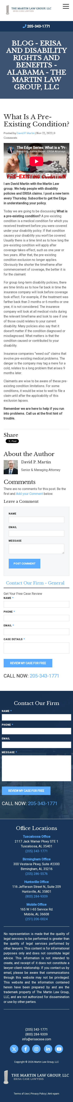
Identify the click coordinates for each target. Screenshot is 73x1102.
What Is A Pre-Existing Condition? (36, 120)
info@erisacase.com (36, 1039)
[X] (14, 1049)
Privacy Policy (38, 1093)
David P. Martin (25, 133)
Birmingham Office (36, 859)
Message (15, 540)
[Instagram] (36, 1049)
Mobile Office (36, 904)
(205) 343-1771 (36, 851)
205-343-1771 (38, 26)
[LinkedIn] (48, 1049)
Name (12, 513)
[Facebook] (25, 1049)
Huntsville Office (36, 882)
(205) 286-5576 (36, 874)
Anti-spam (53, 1093)
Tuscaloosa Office (36, 836)
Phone (9, 611)
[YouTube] (59, 1049)
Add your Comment (29, 494)
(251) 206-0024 (36, 919)
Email (13, 527)
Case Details (14, 639)
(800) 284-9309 (36, 896)
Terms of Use (21, 1093)
